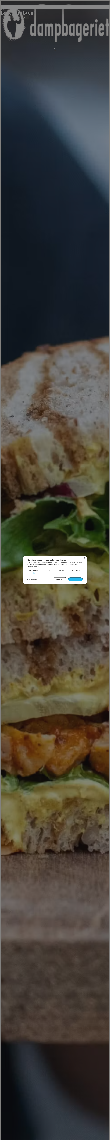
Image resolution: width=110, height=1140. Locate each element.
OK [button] (75, 579)
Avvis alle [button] (59, 579)
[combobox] (84, 558)
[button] (32, 579)
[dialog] (55, 570)
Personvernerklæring (33, 566)
